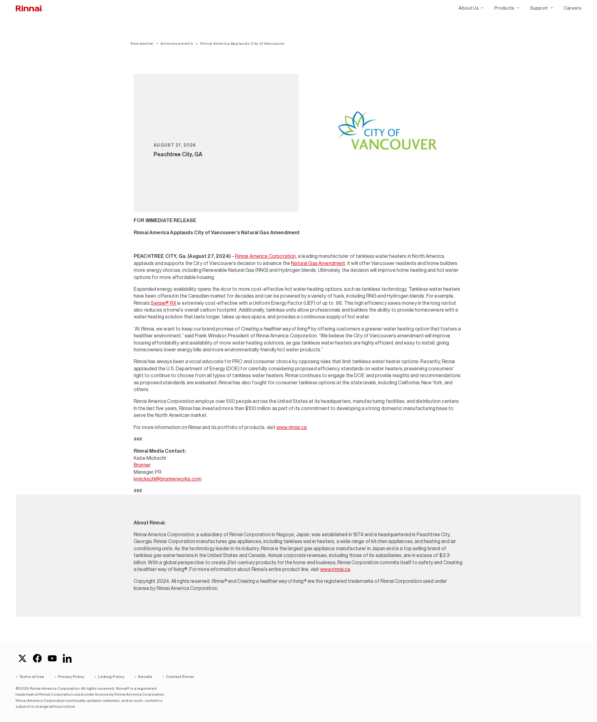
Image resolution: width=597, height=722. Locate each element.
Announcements (176, 43)
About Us (469, 8)
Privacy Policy (71, 676)
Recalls (145, 676)
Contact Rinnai (180, 676)
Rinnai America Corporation (265, 256)
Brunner (142, 465)
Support (539, 8)
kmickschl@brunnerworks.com (167, 479)
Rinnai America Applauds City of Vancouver (242, 43)
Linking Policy (111, 676)
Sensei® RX (163, 303)
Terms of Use (31, 676)
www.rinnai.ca (291, 427)
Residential (142, 43)
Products (504, 8)
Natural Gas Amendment (318, 263)
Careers (572, 8)
